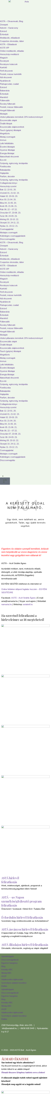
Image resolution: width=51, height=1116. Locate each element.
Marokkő (4, 97)
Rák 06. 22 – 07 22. (8, 209)
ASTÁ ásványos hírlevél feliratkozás (24, 929)
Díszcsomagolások (10, 960)
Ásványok (4, 61)
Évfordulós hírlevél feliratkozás (22, 917)
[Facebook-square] (4, 1041)
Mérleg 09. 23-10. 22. (9, 219)
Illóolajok (4, 114)
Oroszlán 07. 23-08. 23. (10, 212)
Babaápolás (5, 170)
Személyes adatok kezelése (14, 983)
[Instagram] (12, 1041)
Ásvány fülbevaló (7, 104)
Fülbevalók (5, 100)
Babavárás (5, 90)
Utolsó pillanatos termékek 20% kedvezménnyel (21, 117)
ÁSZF (4, 976)
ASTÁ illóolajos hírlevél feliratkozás (24, 945)
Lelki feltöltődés (7, 143)
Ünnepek (4, 24)
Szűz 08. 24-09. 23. (8, 216)
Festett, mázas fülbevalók (11, 107)
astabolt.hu (28, 604)
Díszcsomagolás (7, 239)
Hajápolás (4, 173)
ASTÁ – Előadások (8, 44)
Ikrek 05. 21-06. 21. (8, 206)
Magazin (4, 57)
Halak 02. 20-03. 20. (9, 196)
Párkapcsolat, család (9, 84)
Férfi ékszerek (6, 71)
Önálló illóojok (6, 123)
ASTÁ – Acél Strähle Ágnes (23, 598)
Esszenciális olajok (8, 120)
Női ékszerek (6, 77)
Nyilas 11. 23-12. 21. (9, 226)
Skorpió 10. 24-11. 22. (9, 222)
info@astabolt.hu (9, 1028)
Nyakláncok (5, 81)
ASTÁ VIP (4, 48)
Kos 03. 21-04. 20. (8, 199)
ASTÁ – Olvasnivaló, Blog (11, 21)
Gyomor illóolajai (7, 150)
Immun (3, 140)
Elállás (4, 986)
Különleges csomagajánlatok (12, 236)
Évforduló (4, 34)
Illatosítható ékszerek (9, 156)
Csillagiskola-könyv (8, 183)
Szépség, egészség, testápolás (14, 163)
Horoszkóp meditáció (9, 54)
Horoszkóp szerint (8, 186)
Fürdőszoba (5, 166)
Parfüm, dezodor (7, 176)
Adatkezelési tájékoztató (12, 979)
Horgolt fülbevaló (7, 110)
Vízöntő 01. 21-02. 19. (9, 193)
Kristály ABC (7, 969)
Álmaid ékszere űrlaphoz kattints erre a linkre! (23, 1072)
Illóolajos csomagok (9, 232)
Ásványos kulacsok (9, 64)
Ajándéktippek (7, 956)
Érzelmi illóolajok (7, 147)
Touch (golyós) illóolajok (10, 130)
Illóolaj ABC (6, 973)
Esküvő (3, 31)
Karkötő (3, 67)
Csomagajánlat (6, 229)
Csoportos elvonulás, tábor (12, 41)
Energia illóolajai (7, 153)
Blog (3, 966)
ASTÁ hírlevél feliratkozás (10, 880)
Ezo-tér (3, 160)
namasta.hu (6, 604)
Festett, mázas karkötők (11, 74)
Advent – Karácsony (9, 28)
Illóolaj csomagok (7, 137)
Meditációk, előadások (10, 38)
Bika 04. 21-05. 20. (8, 203)
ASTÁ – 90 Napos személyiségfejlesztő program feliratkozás (21, 901)
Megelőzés (5, 133)
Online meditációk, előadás (12, 51)
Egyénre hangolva (9, 963)
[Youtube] (19, 1041)
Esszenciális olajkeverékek (12, 127)
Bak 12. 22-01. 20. (8, 189)
